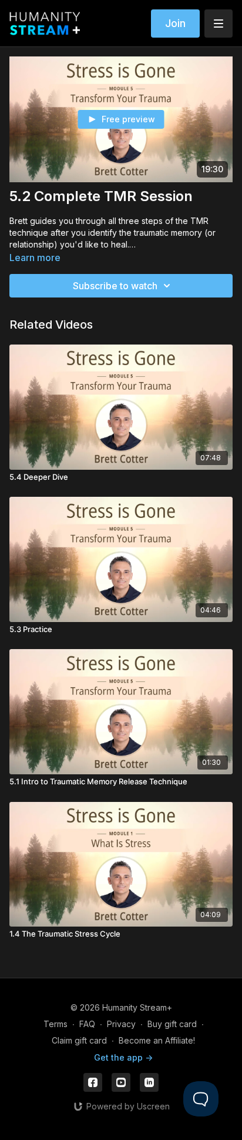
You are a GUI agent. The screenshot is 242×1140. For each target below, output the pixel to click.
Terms (55, 1024)
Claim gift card (79, 1040)
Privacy (121, 1024)
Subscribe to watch (115, 286)
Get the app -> (123, 1057)
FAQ (87, 1024)
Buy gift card (172, 1024)
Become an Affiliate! (157, 1040)
